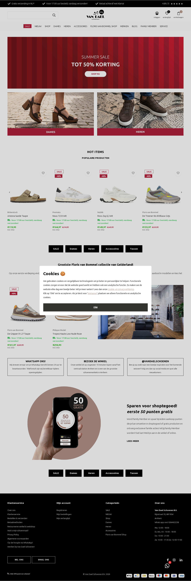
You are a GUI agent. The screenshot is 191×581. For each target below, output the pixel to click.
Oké (95, 307)
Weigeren (92, 293)
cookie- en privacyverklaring (121, 289)
